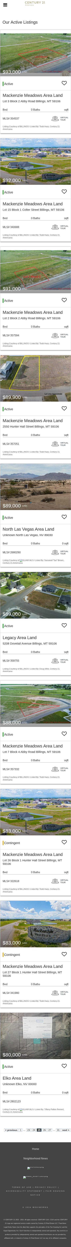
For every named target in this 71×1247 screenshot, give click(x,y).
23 (28, 1130)
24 (34, 1130)
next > (65, 1130)
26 (44, 1130)
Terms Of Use (22, 1187)
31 (58, 1130)
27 (49, 1130)
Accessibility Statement (24, 1191)
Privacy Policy (46, 1187)
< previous (11, 1130)
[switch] (64, 83)
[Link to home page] (35, 5)
